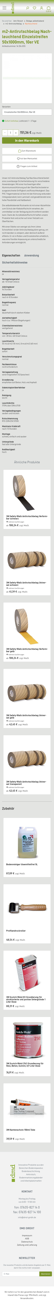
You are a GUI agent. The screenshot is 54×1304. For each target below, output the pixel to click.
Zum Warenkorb (28, 151)
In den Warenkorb (27, 140)
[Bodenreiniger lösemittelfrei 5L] (27, 841)
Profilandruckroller (16, 931)
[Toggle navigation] (4, 8)
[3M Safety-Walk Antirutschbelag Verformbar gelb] (27, 626)
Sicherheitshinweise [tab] (14, 262)
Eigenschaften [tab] (11, 255)
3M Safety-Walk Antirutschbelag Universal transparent (26, 783)
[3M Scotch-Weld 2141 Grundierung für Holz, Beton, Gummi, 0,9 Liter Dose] (27, 1040)
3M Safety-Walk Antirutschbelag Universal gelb (26, 716)
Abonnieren (45, 1274)
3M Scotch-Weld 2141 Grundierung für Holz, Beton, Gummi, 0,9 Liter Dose (24, 1064)
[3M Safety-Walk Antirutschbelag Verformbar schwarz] (27, 493)
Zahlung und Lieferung (27, 1245)
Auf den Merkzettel (28, 158)
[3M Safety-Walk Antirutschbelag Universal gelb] (27, 692)
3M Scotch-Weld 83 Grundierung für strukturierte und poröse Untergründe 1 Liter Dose (25, 998)
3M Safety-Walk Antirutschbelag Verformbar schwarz (27, 517)
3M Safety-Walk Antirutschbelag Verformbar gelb (27, 650)
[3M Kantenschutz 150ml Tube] (27, 1107)
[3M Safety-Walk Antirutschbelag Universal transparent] (27, 758)
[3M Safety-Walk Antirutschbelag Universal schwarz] (27, 559)
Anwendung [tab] (31, 255)
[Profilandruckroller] (27, 908)
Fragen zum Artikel (28, 166)
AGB (27, 1238)
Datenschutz (27, 1242)
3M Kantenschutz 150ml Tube (20, 1130)
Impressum (27, 1235)
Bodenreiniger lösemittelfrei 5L (22, 864)
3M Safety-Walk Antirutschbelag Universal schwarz (26, 583)
